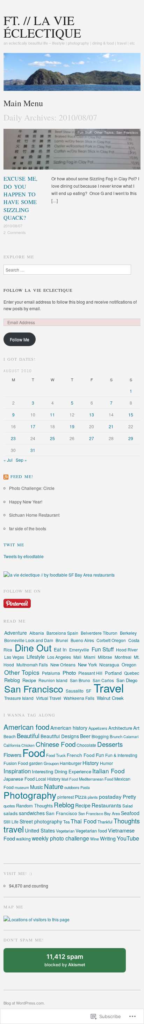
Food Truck (56, 755)
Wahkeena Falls (79, 698)
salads (10, 813)
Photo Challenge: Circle (32, 488)
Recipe (29, 680)
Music (36, 786)
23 (13, 438)
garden (36, 763)
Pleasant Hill (90, 673)
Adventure (15, 632)
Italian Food (108, 770)
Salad (127, 805)
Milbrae (105, 657)
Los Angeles (59, 657)
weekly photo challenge (60, 838)
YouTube (128, 838)
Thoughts (127, 820)
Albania (36, 633)
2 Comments (14, 232)
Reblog (12, 680)
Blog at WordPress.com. (24, 1003)
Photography (29, 794)
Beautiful (28, 735)
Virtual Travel (48, 698)
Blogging (100, 736)
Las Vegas (14, 657)
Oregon (129, 665)
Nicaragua (109, 664)
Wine (94, 839)
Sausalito (75, 691)
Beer (85, 736)
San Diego (126, 680)
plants (93, 797)
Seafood (130, 813)
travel (13, 829)
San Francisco (127, 132)
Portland (113, 673)
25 (52, 438)
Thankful (105, 821)
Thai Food (83, 821)
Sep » (21, 460)
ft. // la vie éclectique (42, 26)
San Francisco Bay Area (99, 813)
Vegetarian (65, 831)
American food (26, 726)
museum (22, 787)
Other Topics (104, 132)
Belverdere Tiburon (99, 633)
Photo (69, 672)
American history (68, 727)
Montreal (123, 657)
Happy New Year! (25, 502)
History (90, 762)
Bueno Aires (82, 640)
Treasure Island (19, 698)
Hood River (127, 649)
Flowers (12, 754)
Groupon (51, 763)
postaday (110, 796)
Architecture (120, 728)
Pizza (81, 796)
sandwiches (32, 813)
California (11, 745)
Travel (109, 687)
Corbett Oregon (111, 640)
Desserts (110, 744)
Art (136, 727)
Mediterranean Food (96, 779)
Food (33, 752)
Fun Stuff (85, 132)
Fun (100, 754)
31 (32, 450)
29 (130, 438)
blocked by (71, 962)
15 (130, 414)
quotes (9, 805)
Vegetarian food (91, 830)
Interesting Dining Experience (61, 771)
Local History (48, 779)
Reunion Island (52, 680)
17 (32, 426)
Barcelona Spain (62, 633)
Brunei (62, 640)
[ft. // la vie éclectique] (72, 74)
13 (91, 414)
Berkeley (128, 633)
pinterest (65, 797)
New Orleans (62, 665)
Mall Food (70, 779)
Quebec (131, 673)
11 (52, 414)
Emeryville (79, 649)
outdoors (71, 787)
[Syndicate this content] (5, 476)
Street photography (41, 821)
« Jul (8, 460)
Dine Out (33, 647)
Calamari (130, 736)
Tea (66, 821)
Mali (77, 657)
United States (40, 830)
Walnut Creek (110, 698)
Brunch (116, 736)
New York (87, 664)
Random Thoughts (34, 805)
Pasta (85, 787)
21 (111, 426)
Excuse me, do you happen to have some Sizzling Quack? (20, 198)
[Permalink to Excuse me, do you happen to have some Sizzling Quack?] (72, 151)
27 (91, 438)
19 (72, 426)
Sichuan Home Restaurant (34, 515)
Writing (108, 838)
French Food (81, 754)
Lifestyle (36, 656)
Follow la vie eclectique (37, 290)
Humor (106, 763)
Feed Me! (21, 476)
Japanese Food (19, 778)
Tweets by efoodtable (23, 556)
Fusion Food (15, 763)
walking (23, 839)
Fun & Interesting (121, 755)
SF (88, 691)
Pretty (129, 796)
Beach (9, 736)
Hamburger (70, 763)
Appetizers (97, 728)
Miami (89, 657)
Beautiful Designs (60, 736)
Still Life (11, 821)
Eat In (60, 649)
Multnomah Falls (32, 664)
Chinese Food (55, 744)
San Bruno (80, 680)
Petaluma (51, 673)
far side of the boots (27, 528)
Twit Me (13, 544)
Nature (53, 786)
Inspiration (17, 770)
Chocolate (86, 745)
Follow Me (19, 339)
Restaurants (106, 805)
